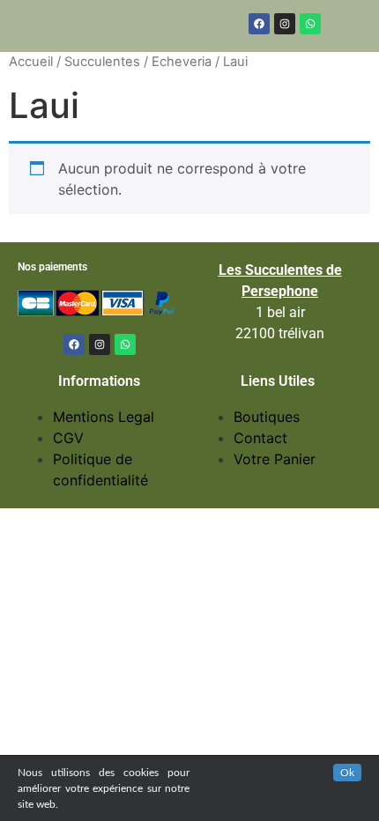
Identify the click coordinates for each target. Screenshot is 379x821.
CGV (68, 438)
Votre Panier (275, 459)
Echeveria (182, 62)
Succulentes (102, 62)
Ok (347, 772)
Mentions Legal (103, 416)
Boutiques (267, 416)
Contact (260, 438)
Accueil (31, 62)
